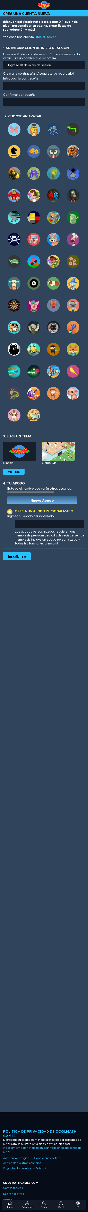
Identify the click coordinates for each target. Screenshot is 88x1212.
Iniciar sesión (46, 37)
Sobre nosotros (13, 1194)
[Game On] (58, 451)
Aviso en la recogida (16, 1158)
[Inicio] (44, 5)
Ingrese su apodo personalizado (30, 516)
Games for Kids (13, 1188)
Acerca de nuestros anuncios (22, 1163)
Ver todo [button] (14, 471)
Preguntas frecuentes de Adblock (24, 1168)
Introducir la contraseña (20, 78)
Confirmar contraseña (19, 95)
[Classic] (19, 451)
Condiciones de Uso (47, 1158)
